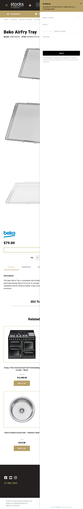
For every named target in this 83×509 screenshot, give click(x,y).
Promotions (15, 14)
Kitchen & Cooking (26, 19)
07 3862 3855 (10, 483)
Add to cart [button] (22, 383)
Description (11, 267)
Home (6, 19)
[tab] (11, 267)
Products (14, 19)
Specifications (26, 267)
